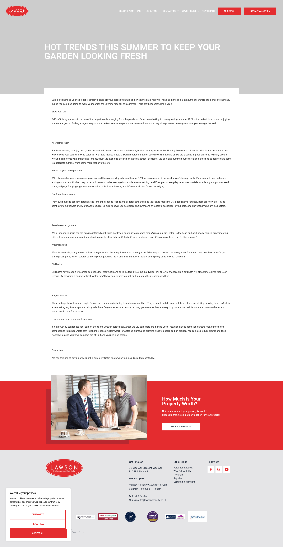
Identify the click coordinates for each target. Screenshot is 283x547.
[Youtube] (226, 469)
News (184, 11)
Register (177, 478)
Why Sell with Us (182, 471)
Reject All (38, 524)
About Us (152, 11)
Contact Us (169, 11)
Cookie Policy (78, 532)
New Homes (208, 11)
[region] (38, 514)
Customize (38, 514)
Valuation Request (182, 467)
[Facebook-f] (211, 469)
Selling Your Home (130, 11)
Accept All (38, 533)
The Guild (178, 474)
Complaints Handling (184, 481)
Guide (193, 11)
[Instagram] (218, 469)
